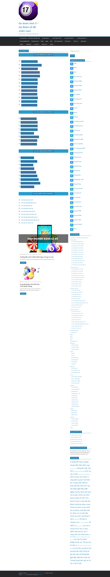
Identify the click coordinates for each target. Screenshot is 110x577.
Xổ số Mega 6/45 (77, 99)
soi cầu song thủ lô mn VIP (77, 326)
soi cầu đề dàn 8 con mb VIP (77, 254)
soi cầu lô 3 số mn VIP (76, 319)
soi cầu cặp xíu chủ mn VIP (77, 313)
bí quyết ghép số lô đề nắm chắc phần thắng (30, 285)
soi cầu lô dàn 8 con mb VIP (77, 273)
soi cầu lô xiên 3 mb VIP (76, 283)
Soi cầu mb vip (45, 38)
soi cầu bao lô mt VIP (75, 290)
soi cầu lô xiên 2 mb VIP (76, 281)
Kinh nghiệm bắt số (24, 41)
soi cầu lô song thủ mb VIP (77, 279)
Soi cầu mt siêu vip (69, 38)
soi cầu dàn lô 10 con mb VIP (77, 245)
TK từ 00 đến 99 (77, 193)
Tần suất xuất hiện (78, 188)
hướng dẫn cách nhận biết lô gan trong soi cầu (37, 257)
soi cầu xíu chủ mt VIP (76, 307)
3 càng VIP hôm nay (78, 462)
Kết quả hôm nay (58, 41)
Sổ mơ (51, 44)
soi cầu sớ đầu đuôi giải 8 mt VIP (78, 300)
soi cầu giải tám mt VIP (76, 296)
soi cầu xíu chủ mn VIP (76, 328)
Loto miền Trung (78, 206)
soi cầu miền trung (86, 545)
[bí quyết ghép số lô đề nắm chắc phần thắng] (31, 273)
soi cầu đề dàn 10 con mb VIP (77, 275)
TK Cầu (21, 44)
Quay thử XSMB (77, 211)
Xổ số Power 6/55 (78, 103)
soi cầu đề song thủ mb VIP (77, 258)
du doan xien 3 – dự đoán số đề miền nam (28, 27)
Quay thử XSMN (77, 215)
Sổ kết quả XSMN (78, 85)
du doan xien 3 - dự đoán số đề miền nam (34, 254)
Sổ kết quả (67, 41)
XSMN (46, 41)
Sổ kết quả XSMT (78, 90)
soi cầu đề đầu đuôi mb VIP (77, 256)
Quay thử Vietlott (78, 224)
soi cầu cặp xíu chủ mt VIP (76, 292)
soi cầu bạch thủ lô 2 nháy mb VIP (78, 264)
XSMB (42, 41)
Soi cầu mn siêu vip (81, 38)
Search (72, 56)
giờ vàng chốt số (76, 519)
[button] (49, 38)
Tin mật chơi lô (35, 41)
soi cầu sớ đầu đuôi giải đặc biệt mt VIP (79, 302)
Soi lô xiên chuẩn (79, 548)
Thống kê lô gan (77, 157)
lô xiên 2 (87, 522)
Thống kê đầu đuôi (78, 152)
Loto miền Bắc (77, 197)
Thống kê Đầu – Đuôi (79, 179)
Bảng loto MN (74, 412)
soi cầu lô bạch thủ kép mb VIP (77, 260)
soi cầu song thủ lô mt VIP (76, 305)
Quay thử (44, 44)
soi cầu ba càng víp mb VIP (77, 241)
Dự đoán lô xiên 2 (79, 498)
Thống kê (28, 44)
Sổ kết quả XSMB (78, 81)
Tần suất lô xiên (76, 563)
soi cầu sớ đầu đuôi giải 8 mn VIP (78, 321)
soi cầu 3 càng (81, 525)
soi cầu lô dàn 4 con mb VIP (77, 269)
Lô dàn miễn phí (82, 522)
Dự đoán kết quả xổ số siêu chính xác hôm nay (80, 495)
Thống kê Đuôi (77, 175)
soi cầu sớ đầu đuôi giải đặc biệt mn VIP (79, 323)
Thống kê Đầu (77, 170)
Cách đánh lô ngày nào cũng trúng (84, 474)
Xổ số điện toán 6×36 (75, 372)
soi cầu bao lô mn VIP (75, 311)
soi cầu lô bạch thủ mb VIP (77, 262)
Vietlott (75, 41)
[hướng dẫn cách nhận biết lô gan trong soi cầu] (43, 239)
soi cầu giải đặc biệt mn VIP (77, 315)
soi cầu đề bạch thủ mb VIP (77, 248)
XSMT (51, 41)
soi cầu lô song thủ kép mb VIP (77, 277)
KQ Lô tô (36, 44)
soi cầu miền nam (80, 545)
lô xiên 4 (77, 525)
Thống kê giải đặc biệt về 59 (80, 560)
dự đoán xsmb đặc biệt (81, 510)
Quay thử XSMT (77, 220)
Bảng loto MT (74, 410)
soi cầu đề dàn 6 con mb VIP (77, 252)
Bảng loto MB (74, 414)
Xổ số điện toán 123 (78, 126)
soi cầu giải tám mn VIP (76, 317)
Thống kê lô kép (77, 166)
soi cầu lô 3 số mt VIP (75, 298)
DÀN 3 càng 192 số (77, 477)
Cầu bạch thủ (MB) (78, 134)
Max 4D (75, 112)
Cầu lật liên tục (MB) (78, 139)
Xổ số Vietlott (74, 361)
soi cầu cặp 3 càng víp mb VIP (77, 243)
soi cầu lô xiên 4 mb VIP (76, 286)
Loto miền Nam (77, 202)
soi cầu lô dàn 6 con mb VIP (77, 271)
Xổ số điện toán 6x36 (79, 121)
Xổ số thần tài (77, 130)
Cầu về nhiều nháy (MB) (79, 148)
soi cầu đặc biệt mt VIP (76, 294)
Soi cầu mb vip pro (56, 38)
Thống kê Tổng (77, 184)
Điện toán (83, 41)
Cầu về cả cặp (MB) (78, 143)
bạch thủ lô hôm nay (73, 468)
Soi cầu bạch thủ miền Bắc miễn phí (82, 536)
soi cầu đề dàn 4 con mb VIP (77, 250)
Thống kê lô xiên (77, 161)
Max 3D (75, 108)
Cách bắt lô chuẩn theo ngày (79, 471)
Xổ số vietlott (77, 94)
